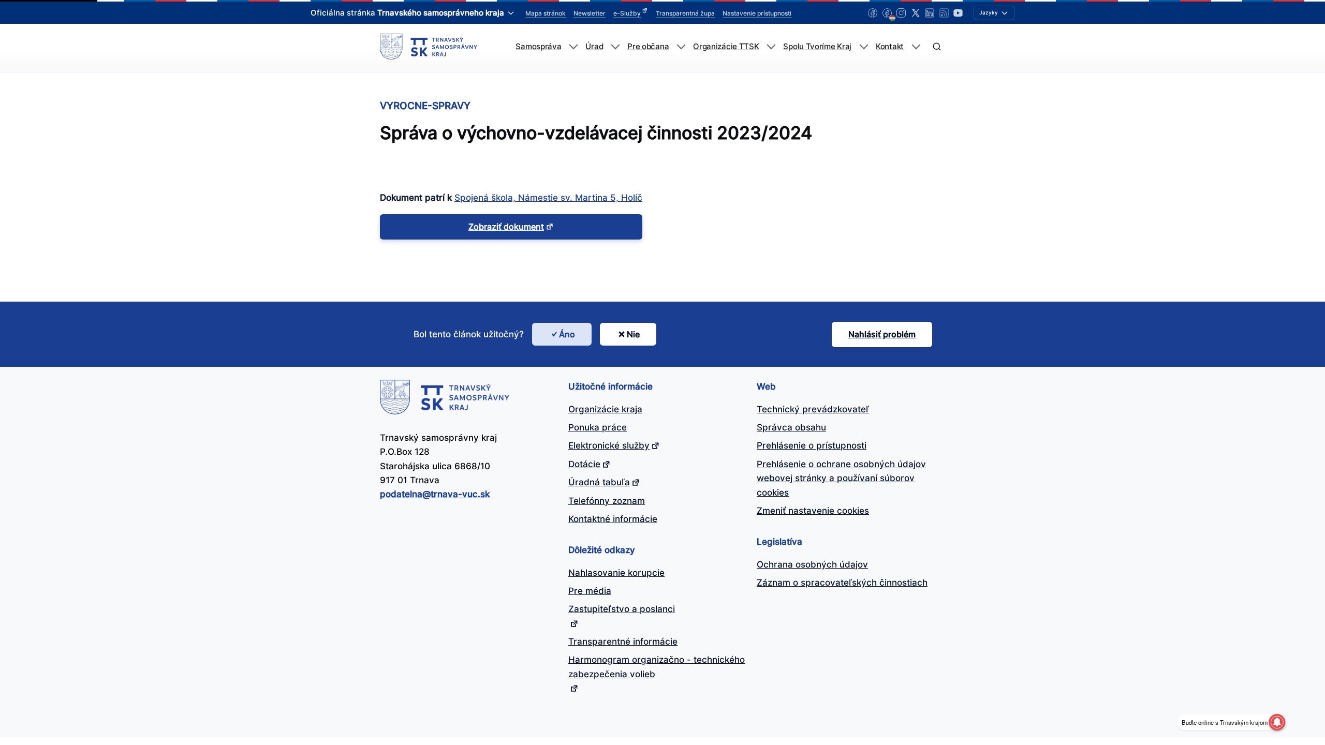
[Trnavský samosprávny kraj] (428, 46)
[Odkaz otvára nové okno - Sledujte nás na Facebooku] (872, 13)
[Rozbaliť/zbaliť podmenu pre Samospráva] (573, 46)
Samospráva (538, 46)
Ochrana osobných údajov (812, 564)
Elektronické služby (609, 445)
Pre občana (648, 46)
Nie (633, 334)
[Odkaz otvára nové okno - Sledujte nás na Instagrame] (901, 13)
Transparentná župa (685, 13)
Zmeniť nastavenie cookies (813, 510)
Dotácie (584, 464)
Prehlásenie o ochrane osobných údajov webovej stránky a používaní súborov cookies (841, 478)
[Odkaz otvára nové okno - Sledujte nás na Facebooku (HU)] (887, 13)
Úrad (594, 46)
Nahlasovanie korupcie (616, 573)
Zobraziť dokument (506, 226)
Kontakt (890, 46)
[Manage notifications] (1277, 722)
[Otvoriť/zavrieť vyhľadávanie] (936, 46)
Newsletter (589, 13)
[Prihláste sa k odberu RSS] (944, 13)
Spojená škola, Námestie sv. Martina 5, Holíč (548, 197)
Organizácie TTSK (726, 46)
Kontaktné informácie (612, 519)
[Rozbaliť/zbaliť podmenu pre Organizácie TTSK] (771, 46)
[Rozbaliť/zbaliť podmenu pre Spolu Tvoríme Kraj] (864, 46)
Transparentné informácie (623, 641)
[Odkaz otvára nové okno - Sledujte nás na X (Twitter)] (915, 13)
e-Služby (627, 13)
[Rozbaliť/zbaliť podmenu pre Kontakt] (916, 46)
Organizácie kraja (605, 409)
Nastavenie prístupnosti (757, 13)
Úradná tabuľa (599, 482)
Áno (567, 334)
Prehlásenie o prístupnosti (811, 445)
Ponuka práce (597, 427)
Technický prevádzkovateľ (813, 409)
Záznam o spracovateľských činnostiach (842, 582)
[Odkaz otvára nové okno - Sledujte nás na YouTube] (958, 13)
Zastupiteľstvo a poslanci (621, 609)
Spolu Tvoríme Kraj (817, 46)
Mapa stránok (545, 13)
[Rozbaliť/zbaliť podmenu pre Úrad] (615, 46)
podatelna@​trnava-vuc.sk (435, 494)
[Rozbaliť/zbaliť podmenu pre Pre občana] (681, 46)
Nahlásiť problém (882, 334)
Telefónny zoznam (606, 501)
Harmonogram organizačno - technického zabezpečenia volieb (656, 666)
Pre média (589, 591)
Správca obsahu (791, 427)
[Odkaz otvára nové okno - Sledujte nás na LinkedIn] (929, 13)
